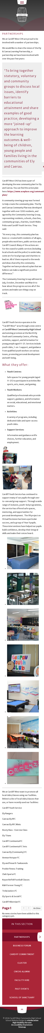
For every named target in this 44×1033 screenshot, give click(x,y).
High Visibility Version (22, 1023)
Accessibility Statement (22, 1025)
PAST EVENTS (22, 989)
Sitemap (22, 1027)
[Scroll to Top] (22, 1009)
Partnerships (22, 937)
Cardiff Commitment (22, 954)
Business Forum (22, 945)
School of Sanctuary (22, 997)
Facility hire (22, 980)
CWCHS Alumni (22, 971)
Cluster (22, 963)
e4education (32, 1020)
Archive (36, 908)
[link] (23, 908)
